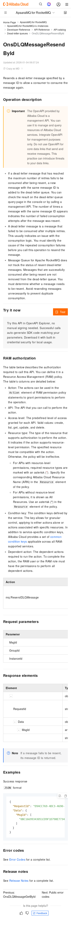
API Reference (42, 29)
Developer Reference (18, 29)
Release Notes (19, 881)
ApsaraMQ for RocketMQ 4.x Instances (27, 25)
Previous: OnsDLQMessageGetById (19, 894)
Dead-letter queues (17, 33)
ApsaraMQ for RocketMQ (33, 22)
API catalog (60, 29)
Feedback (41, 913)
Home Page (9, 22)
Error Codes (17, 859)
